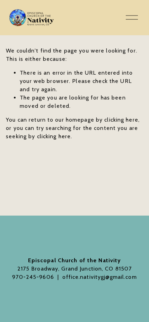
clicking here (121, 119)
